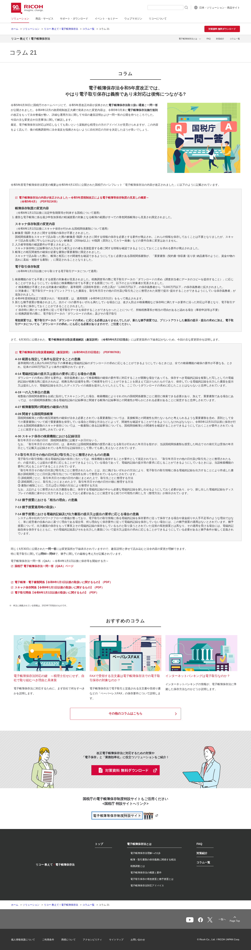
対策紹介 (220, 39)
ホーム (14, 28)
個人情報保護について (23, 939)
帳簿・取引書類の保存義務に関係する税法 (153, 859)
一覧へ (222, 919)
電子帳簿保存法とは (188, 39)
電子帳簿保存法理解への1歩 (145, 853)
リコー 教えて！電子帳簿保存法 (61, 28)
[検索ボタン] (186, 7)
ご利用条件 (48, 939)
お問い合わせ (138, 939)
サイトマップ (116, 939)
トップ (99, 844)
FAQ (209, 39)
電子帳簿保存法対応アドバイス (147, 885)
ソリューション (31, 28)
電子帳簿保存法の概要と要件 (146, 872)
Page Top (235, 920)
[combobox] (165, 7)
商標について (68, 939)
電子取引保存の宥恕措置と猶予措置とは (151, 879)
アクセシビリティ (92, 939)
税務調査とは (137, 866)
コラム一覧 (88, 28)
